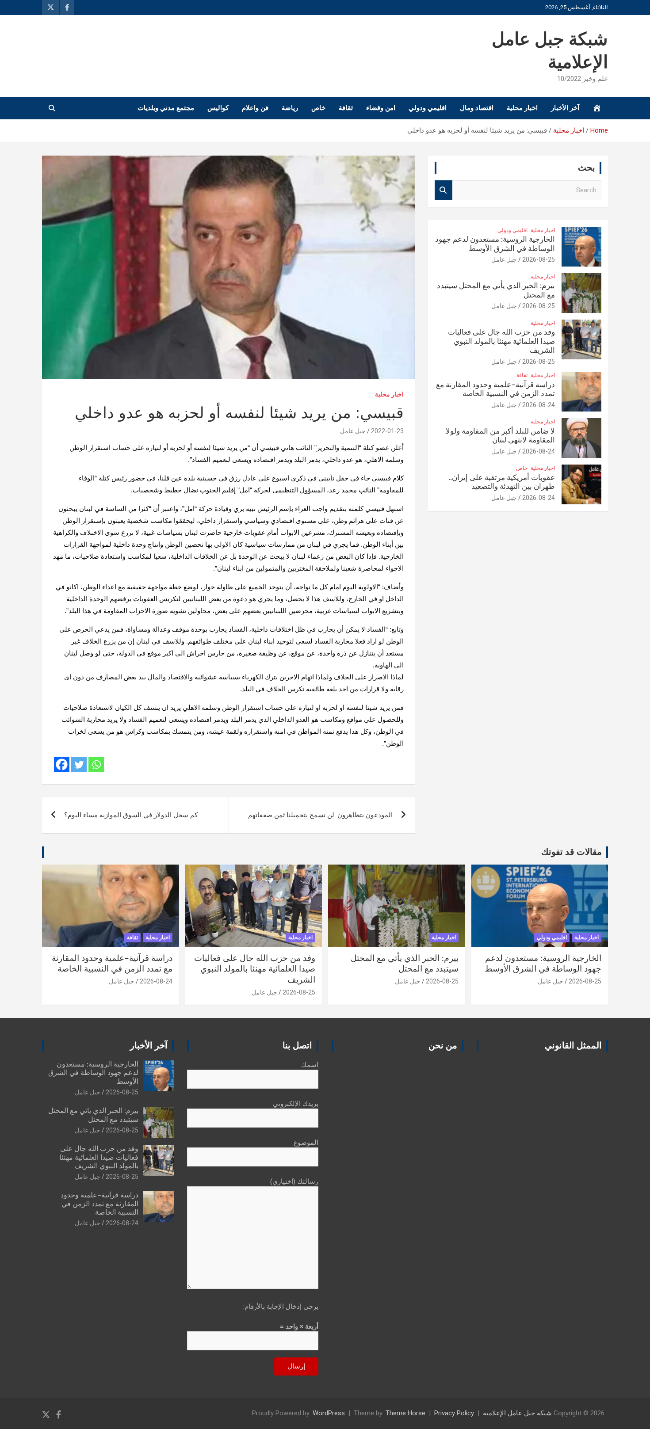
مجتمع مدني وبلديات (166, 108)
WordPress (329, 1413)
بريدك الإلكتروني (295, 1104)
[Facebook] (61, 764)
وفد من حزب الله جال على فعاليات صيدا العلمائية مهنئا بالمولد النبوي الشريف (501, 341)
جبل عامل (353, 430)
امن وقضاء (380, 108)
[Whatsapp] (96, 764)
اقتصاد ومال (476, 108)
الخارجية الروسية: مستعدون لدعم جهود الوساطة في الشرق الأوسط (93, 1073)
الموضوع (306, 1143)
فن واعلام (255, 108)
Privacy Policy (454, 1413)
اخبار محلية (522, 108)
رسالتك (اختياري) (294, 1181)
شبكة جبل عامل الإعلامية (517, 1413)
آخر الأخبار (565, 108)
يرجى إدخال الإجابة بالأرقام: (280, 1307)
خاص (318, 108)
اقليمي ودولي (428, 108)
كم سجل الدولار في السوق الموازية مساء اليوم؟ (131, 815)
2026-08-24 (538, 404)
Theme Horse (405, 1413)
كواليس (218, 108)
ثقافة (346, 108)
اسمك (309, 1065)
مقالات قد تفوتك (571, 852)
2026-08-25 (538, 259)
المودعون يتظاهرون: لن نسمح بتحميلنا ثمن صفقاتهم (320, 815)
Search (443, 190)
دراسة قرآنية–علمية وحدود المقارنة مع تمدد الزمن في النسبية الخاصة (99, 1204)
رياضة (290, 108)
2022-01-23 (387, 430)
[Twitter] (79, 764)
